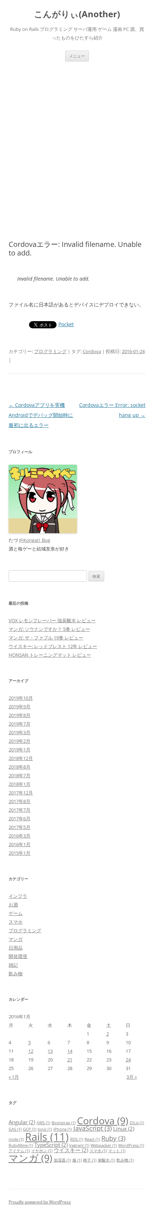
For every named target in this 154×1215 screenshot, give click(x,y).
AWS (43, 1122)
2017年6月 (19, 818)
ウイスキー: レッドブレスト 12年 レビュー (53, 646)
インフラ (18, 896)
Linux (123, 1128)
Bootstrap (64, 1122)
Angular (22, 1122)
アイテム (19, 1150)
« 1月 (14, 1077)
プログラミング (50, 351)
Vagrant (79, 1145)
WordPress (131, 1145)
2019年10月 (21, 698)
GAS (15, 1129)
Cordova (92, 351)
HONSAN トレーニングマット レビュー (50, 655)
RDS (76, 1139)
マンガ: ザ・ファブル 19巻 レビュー (46, 637)
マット (116, 1150)
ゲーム (16, 913)
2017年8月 (19, 801)
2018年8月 (19, 767)
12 (30, 1051)
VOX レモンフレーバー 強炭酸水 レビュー (52, 620)
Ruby (113, 1138)
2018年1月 (19, 784)
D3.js (137, 1122)
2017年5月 (19, 827)
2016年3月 (19, 835)
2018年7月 (19, 775)
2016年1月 (19, 844)
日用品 (16, 947)
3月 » (131, 1077)
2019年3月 (19, 732)
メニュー (77, 55)
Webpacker (104, 1145)
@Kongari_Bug (34, 540)
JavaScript (92, 1128)
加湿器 (62, 1160)
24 (128, 1059)
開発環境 (18, 956)
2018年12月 (21, 758)
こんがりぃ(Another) (77, 14)
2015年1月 (19, 853)
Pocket (66, 324)
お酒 (13, 904)
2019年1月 (19, 749)
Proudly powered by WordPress (40, 1202)
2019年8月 (19, 715)
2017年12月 (21, 792)
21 (69, 1059)
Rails (47, 1137)
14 (69, 1051)
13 (50, 1051)
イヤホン (41, 1150)
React (92, 1139)
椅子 (89, 1160)
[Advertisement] (77, 142)
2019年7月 (19, 724)
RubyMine (21, 1145)
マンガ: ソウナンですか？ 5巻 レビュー (49, 629)
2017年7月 (19, 810)
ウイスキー (71, 1150)
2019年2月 (19, 741)
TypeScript (51, 1144)
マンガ (16, 939)
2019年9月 (19, 706)
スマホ (16, 922)
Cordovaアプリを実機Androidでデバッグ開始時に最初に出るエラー (41, 415)
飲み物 (16, 973)
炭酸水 (106, 1160)
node (16, 1139)
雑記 (13, 965)
